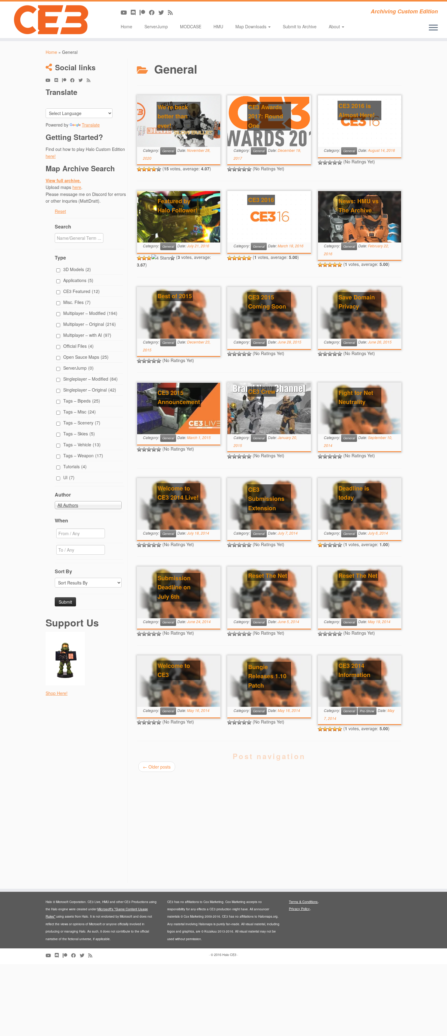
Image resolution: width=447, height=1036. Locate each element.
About (335, 26)
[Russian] (92, 103)
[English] (56, 103)
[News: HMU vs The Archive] (359, 216)
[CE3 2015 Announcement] (178, 408)
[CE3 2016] (268, 216)
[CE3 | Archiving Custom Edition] (51, 20)
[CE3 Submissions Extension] (268, 504)
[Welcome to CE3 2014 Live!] (178, 504)
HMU (218, 26)
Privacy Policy (299, 908)
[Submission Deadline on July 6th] (178, 592)
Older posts (157, 767)
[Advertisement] (86, 791)
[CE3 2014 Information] (359, 681)
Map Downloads (251, 26)
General (168, 150)
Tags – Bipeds (81, 401)
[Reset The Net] (268, 592)
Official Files (78, 346)
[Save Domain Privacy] (359, 313)
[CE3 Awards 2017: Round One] (268, 121)
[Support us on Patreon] (144, 12)
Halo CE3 (229, 954)
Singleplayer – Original (89, 390)
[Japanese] (100, 103)
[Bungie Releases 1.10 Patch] (268, 681)
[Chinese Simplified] (107, 103)
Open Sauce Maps (86, 357)
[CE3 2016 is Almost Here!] (359, 121)
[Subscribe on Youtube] (126, 12)
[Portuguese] (78, 103)
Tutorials (75, 466)
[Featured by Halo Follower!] (178, 216)
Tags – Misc (79, 412)
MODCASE (190, 26)
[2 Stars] (144, 169)
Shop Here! (57, 693)
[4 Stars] (153, 169)
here (76, 187)
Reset (60, 211)
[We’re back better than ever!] (178, 121)
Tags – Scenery (81, 423)
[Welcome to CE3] (178, 681)
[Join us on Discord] (135, 12)
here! (51, 156)
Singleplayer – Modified (90, 379)
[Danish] (85, 103)
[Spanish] (49, 103)
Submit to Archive (300, 26)
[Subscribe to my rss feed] (172, 12)
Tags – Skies (79, 434)
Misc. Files (77, 302)
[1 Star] (139, 169)
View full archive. (63, 180)
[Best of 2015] (178, 313)
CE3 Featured (81, 291)
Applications (78, 280)
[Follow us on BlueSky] (163, 12)
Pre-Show (367, 711)
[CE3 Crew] (268, 408)
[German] (63, 103)
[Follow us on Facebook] (153, 12)
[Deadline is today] (359, 504)
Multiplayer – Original (89, 324)
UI (68, 477)
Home (126, 26)
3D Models (77, 269)
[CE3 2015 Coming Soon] (268, 313)
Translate (91, 125)
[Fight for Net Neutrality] (359, 408)
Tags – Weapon (83, 455)
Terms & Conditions (303, 901)
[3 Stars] (149, 169)
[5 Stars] (158, 169)
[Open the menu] (433, 28)
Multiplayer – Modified (90, 313)
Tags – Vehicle (82, 444)
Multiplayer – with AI (87, 335)
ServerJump (156, 26)
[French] (71, 103)
